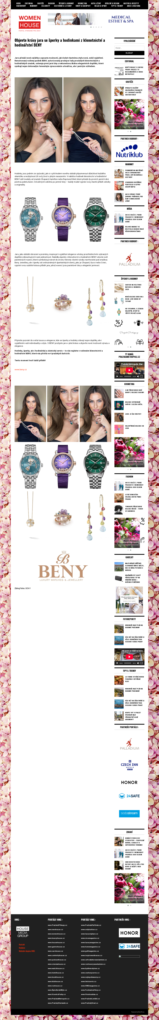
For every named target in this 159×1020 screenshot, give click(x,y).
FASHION (51, 3)
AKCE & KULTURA (133, 6)
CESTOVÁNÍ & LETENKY (63, 6)
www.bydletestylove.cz (90, 968)
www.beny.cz (21, 369)
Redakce (22, 947)
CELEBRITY (45, 6)
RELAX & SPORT (101, 6)
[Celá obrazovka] (142, 376)
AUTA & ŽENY (96, 3)
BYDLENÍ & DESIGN (112, 3)
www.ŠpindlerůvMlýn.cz (57, 990)
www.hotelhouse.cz (56, 973)
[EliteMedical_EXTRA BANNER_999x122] (96, 19)
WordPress (141, 1012)
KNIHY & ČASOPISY (83, 6)
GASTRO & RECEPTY (131, 3)
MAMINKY (33, 6)
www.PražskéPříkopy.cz (57, 925)
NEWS (18, 3)
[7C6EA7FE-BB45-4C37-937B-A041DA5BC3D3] (129, 332)
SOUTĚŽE (40, 3)
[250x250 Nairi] (129, 114)
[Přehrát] (117, 376)
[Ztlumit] (138, 376)
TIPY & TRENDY (117, 6)
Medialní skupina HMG (27, 951)
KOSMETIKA (82, 3)
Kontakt (22, 944)
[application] (129, 370)
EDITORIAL (29, 3)
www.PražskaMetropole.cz (58, 999)
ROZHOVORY (21, 6)
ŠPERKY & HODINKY (66, 3)
